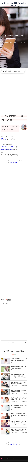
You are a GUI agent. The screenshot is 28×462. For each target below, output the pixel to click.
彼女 (6, 139)
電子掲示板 (4, 149)
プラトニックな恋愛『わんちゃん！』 (14, 4)
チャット (10, 149)
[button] (24, 2)
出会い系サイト (5, 147)
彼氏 (2, 139)
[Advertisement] (14, 92)
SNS (12, 147)
